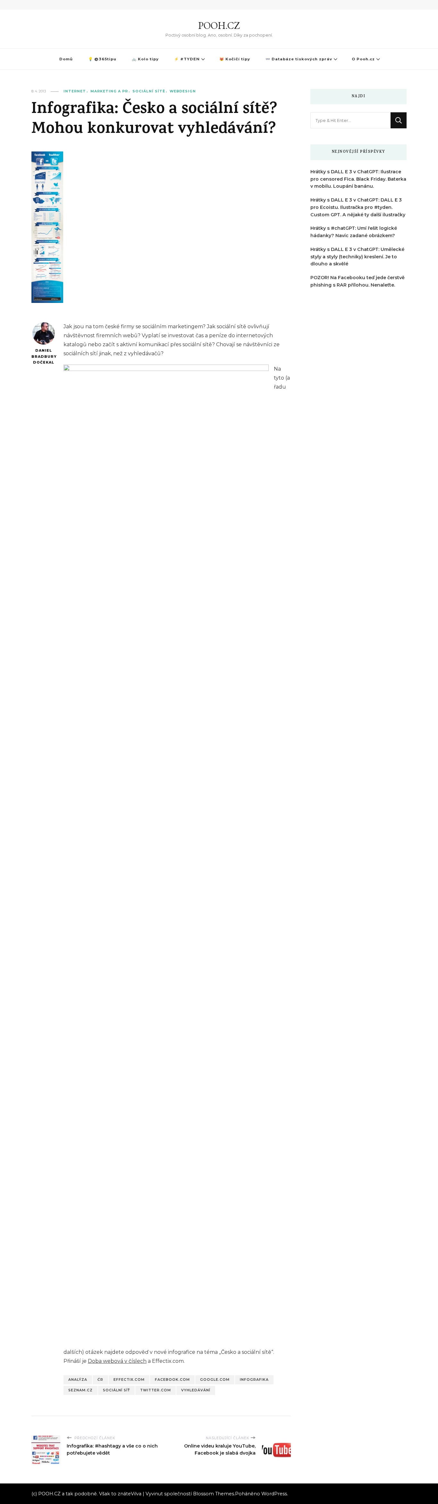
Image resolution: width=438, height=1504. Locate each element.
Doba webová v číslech (117, 1361)
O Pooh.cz (363, 59)
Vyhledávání (195, 1390)
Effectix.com (129, 1380)
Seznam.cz (80, 1390)
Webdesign (183, 91)
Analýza (77, 1380)
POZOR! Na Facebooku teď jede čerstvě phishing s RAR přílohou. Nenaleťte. (357, 281)
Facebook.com (172, 1380)
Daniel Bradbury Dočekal (43, 356)
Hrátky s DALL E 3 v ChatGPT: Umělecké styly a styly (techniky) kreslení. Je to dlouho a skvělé (357, 256)
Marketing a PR (109, 91)
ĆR (100, 1380)
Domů (66, 59)
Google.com (215, 1380)
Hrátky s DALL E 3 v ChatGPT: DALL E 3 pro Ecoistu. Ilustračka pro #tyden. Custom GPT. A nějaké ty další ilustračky (357, 207)
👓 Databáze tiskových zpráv (298, 59)
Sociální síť (116, 1390)
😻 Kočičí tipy (234, 59)
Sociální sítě (148, 91)
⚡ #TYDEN (187, 59)
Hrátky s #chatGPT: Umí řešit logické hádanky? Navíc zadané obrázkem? (353, 231)
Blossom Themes (213, 1494)
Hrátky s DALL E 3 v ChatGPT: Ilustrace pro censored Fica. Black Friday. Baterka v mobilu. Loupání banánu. (358, 179)
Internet (74, 91)
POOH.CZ (219, 25)
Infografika (254, 1380)
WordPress (274, 1494)
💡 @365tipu (102, 59)
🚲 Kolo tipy (145, 59)
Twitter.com (155, 1390)
